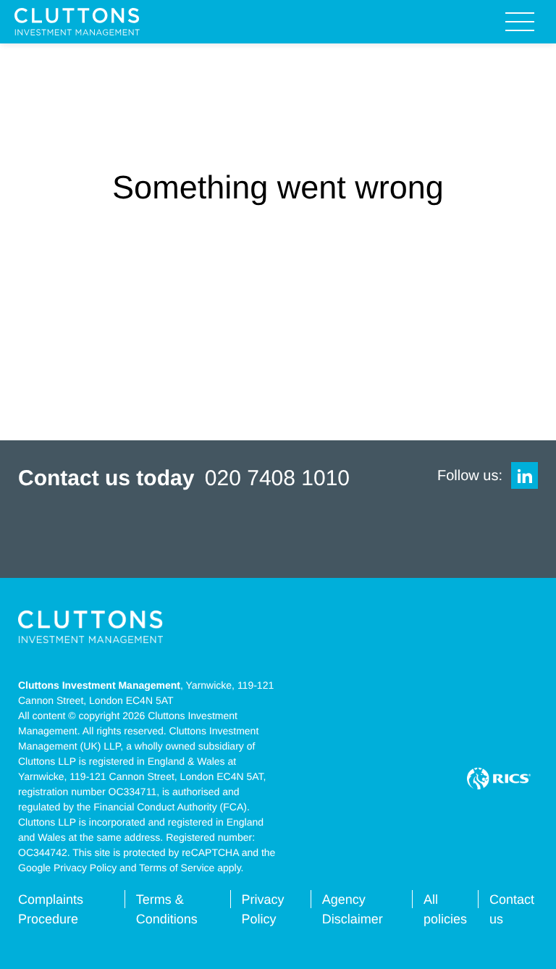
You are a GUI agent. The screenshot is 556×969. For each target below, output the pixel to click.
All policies (445, 909)
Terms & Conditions (167, 909)
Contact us (511, 909)
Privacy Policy (262, 909)
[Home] (77, 22)
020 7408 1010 (277, 478)
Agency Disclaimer (352, 909)
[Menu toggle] (520, 21)
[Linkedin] (524, 475)
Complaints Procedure (50, 909)
